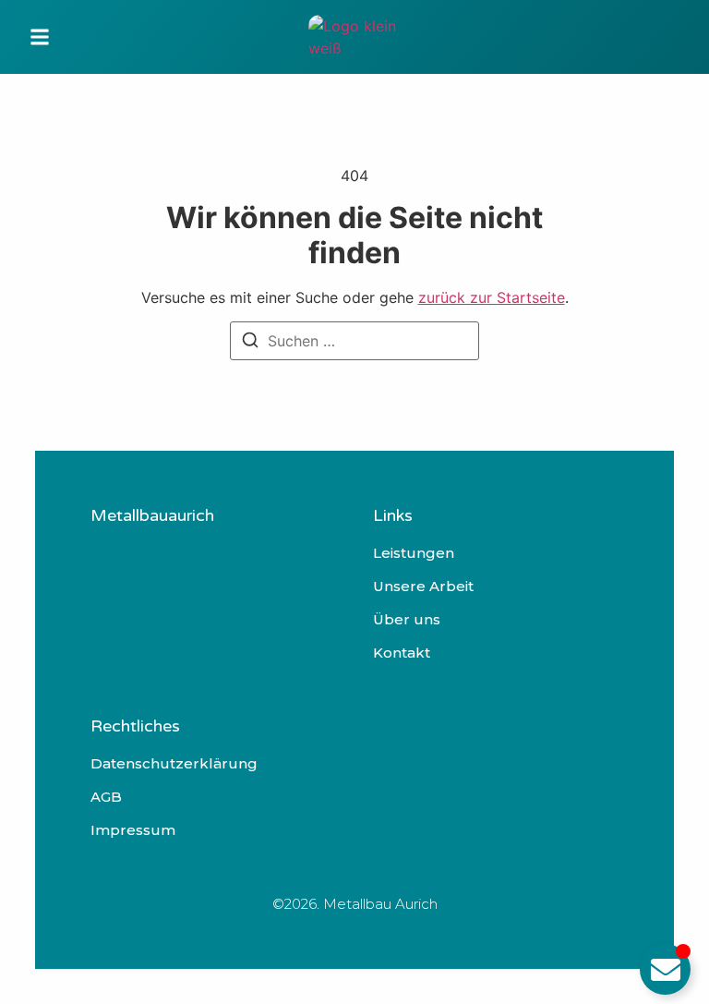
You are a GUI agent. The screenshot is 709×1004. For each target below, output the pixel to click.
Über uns (406, 619)
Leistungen (413, 553)
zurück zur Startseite (491, 297)
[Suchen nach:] (354, 340)
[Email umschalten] (665, 969)
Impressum (132, 830)
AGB (106, 797)
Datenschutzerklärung (174, 764)
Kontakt (401, 653)
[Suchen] (250, 342)
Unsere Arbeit (423, 586)
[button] (40, 37)
